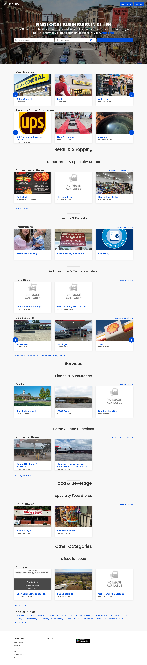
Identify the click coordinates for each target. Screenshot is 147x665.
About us (17, 646)
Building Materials (23, 475)
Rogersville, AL (86, 615)
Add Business (126, 4)
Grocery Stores (22, 208)
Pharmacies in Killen (123, 227)
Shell (100, 344)
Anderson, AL (21, 622)
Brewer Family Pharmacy (70, 253)
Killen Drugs (104, 253)
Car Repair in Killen (124, 280)
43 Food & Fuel (65, 197)
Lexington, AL (33, 618)
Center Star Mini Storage (111, 593)
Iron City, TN (73, 618)
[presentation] (15, 94)
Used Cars (46, 355)
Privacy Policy (19, 654)
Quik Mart (21, 197)
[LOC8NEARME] (12, 4)
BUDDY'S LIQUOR (24, 530)
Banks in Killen (125, 385)
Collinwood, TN (116, 618)
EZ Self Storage (65, 593)
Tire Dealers (32, 355)
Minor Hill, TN (121, 615)
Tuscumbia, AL (21, 615)
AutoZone (103, 99)
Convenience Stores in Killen (120, 171)
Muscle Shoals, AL (104, 615)
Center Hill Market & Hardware (27, 465)
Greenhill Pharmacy (26, 253)
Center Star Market (108, 197)
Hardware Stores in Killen (121, 438)
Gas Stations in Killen (123, 318)
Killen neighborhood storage (31, 593)
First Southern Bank (108, 411)
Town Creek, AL (38, 615)
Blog (15, 657)
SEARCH (115, 40)
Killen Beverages (66, 530)
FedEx (60, 99)
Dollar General (24, 99)
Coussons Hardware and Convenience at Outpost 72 (72, 465)
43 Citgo (62, 344)
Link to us (17, 651)
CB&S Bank (63, 411)
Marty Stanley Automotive (71, 306)
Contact (139, 4)
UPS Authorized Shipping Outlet (29, 138)
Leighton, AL (59, 618)
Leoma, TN (47, 618)
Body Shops (59, 355)
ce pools (102, 136)
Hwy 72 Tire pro (65, 136)
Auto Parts (20, 355)
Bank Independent (26, 411)
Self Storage (20, 605)
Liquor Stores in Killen (123, 504)
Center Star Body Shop (28, 306)
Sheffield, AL (53, 615)
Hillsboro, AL (87, 618)
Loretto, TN (20, 618)
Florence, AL (101, 618)
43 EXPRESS (22, 344)
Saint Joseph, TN (70, 615)
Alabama (107, 33)
